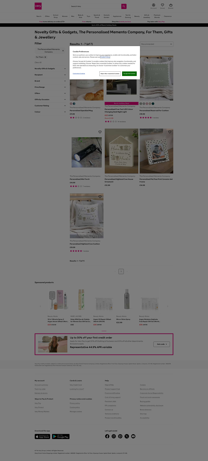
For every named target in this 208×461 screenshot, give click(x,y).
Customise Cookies (79, 73)
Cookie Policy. (105, 57)
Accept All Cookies (129, 73)
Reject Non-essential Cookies (110, 73)
